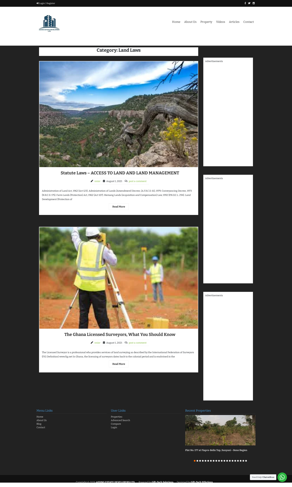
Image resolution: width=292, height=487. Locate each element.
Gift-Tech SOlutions (201, 482)
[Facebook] (245, 3)
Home (176, 22)
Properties (116, 416)
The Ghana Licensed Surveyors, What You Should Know (119, 334)
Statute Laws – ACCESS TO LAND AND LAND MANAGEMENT (120, 173)
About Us (190, 22)
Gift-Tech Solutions (162, 482)
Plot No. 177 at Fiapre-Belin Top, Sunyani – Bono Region (216, 450)
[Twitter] (249, 3)
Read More (118, 206)
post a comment (138, 181)
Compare (116, 423)
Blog (38, 423)
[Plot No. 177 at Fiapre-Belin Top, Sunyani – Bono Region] (220, 430)
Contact (248, 22)
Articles (234, 22)
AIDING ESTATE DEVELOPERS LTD (115, 482)
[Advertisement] (228, 113)
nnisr (97, 181)
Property (206, 22)
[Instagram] (254, 3)
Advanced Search (120, 420)
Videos (220, 22)
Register (50, 3)
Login (114, 427)
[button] (194, 460)
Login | (42, 3)
